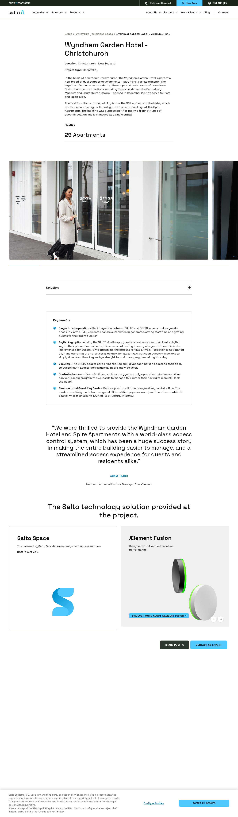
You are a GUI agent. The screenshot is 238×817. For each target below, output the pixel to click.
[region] (119, 803)
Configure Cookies (154, 803)
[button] (213, 619)
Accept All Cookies (204, 803)
